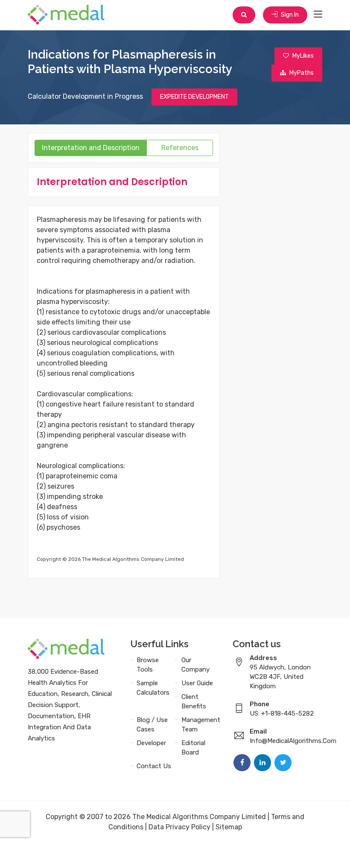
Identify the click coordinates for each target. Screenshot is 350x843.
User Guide (197, 683)
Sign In (289, 14)
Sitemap (229, 827)
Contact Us (154, 766)
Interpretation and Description (91, 148)
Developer (151, 743)
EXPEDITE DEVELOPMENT (194, 96)
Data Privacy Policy (179, 827)
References (179, 148)
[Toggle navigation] (318, 14)
